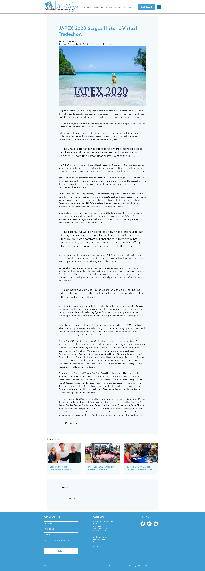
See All (155, 439)
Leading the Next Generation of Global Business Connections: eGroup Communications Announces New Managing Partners (63, 468)
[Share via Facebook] (60, 423)
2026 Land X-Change (101, 526)
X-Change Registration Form (105, 524)
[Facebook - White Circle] (142, 523)
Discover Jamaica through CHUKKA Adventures (101, 468)
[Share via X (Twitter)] (65, 423)
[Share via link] (77, 423)
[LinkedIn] (159, 7)
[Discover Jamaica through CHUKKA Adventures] (102, 453)
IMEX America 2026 (101, 528)
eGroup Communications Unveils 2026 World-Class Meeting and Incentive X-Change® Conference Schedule (139, 468)
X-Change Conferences (102, 537)
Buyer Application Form (103, 521)
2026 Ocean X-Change (102, 531)
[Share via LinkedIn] (71, 423)
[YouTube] (156, 523)
